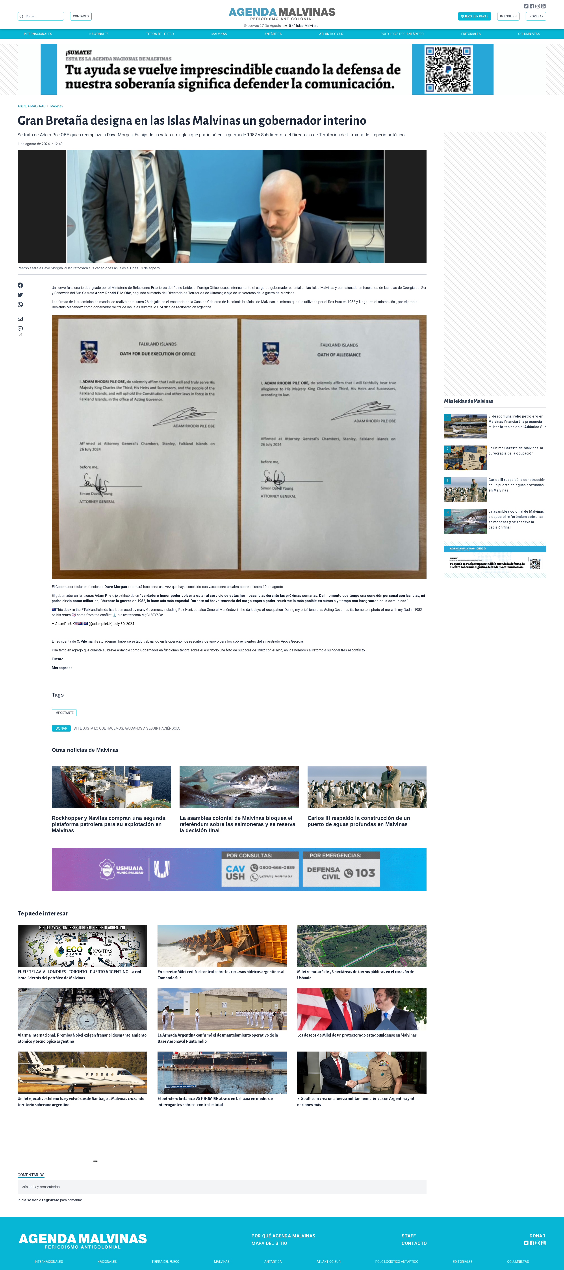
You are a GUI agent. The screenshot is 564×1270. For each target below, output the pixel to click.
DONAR (61, 728)
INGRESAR (536, 16)
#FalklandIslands (95, 610)
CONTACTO (81, 16)
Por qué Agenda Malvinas (283, 1236)
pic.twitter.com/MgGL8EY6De (140, 615)
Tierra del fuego (160, 34)
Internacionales (38, 34)
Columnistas (529, 34)
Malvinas (219, 34)
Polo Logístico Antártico (402, 34)
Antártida (273, 34)
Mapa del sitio (269, 1243)
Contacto (414, 1243)
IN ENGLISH (508, 16)
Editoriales (471, 34)
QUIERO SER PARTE (474, 16)
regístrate (50, 1200)
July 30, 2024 (123, 624)
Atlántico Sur (331, 34)
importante (64, 713)
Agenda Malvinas (31, 106)
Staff (409, 1236)
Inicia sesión (28, 1200)
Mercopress (62, 668)
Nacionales (99, 34)
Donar (537, 1236)
